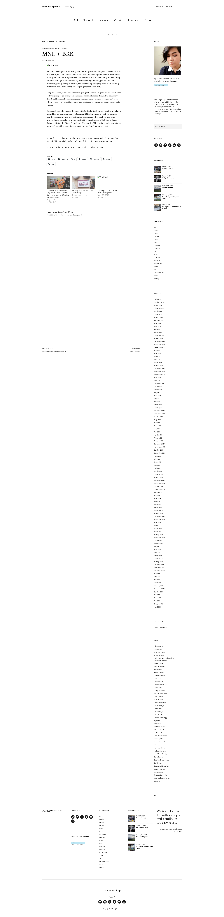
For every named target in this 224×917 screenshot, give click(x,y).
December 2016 (159, 411)
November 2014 (159, 483)
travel (80, 215)
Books (103, 20)
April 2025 (157, 299)
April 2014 (157, 504)
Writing (156, 278)
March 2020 (158, 332)
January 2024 (158, 305)
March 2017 (158, 405)
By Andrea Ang (159, 672)
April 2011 (157, 580)
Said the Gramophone (161, 760)
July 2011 (157, 574)
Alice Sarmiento (159, 652)
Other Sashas (158, 757)
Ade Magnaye (158, 646)
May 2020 (157, 326)
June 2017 (157, 396)
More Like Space (159, 748)
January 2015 (158, 477)
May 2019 (157, 356)
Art (75, 20)
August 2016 (158, 420)
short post (73, 215)
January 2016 (158, 441)
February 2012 (158, 559)
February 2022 (159, 308)
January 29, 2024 (167, 185)
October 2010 (158, 592)
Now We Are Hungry (160, 754)
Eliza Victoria (158, 699)
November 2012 (159, 537)
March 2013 (158, 528)
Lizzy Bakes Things (160, 736)
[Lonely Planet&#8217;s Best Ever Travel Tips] (83, 182)
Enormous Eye (159, 706)
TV (155, 269)
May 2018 (157, 381)
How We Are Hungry (160, 718)
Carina (51, 60)
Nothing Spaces (51, 6)
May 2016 (157, 429)
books (61, 215)
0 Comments (63, 48)
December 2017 (159, 383)
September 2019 (159, 347)
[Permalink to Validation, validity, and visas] (157, 197)
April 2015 (157, 468)
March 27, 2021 (166, 204)
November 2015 (159, 447)
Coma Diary (158, 687)
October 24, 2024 (167, 176)
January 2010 (158, 604)
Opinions (157, 257)
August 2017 (158, 393)
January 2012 (158, 562)
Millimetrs (157, 745)
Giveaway (157, 245)
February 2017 (158, 408)
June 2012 (157, 550)
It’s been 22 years (168, 187)
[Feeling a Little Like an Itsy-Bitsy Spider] (109, 182)
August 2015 (158, 456)
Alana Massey (158, 649)
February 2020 (159, 335)
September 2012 (159, 543)
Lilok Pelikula (158, 733)
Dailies (133, 20)
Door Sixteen (158, 696)
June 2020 (157, 323)
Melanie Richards (159, 742)
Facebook (82, 818)
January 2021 (158, 317)
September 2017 (159, 390)
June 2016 (157, 426)
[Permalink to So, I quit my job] (157, 169)
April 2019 (157, 359)
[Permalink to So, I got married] (157, 178)
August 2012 (158, 546)
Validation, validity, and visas (170, 197)
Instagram (77, 818)
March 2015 (158, 471)
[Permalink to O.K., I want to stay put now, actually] (157, 207)
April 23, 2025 (166, 166)
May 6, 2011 (53, 48)
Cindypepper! (158, 681)
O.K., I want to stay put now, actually (172, 207)
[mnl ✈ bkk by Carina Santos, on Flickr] (52, 65)
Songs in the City (160, 769)
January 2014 (158, 513)
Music (117, 20)
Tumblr (86, 818)
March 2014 (158, 507)
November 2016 (159, 414)
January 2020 (158, 338)
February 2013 (158, 531)
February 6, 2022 (167, 195)
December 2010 (159, 589)
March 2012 (158, 556)
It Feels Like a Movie (160, 730)
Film (147, 20)
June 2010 (157, 598)
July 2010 (157, 595)
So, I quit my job (167, 168)
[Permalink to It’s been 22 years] (157, 188)
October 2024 (159, 302)
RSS (124, 903)
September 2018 (159, 374)
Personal (53, 41)
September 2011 (159, 571)
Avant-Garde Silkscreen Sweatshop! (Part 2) (55, 350)
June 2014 (157, 498)
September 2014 (159, 489)
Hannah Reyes (158, 712)
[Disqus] (91, 256)
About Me (168, 7)
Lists (155, 251)
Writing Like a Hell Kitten (162, 778)
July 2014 (157, 495)
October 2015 (158, 450)
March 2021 (158, 311)
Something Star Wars (161, 766)
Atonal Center (158, 663)
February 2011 (158, 586)
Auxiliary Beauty (159, 666)
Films (156, 239)
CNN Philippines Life (160, 684)
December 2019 (159, 341)
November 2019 (159, 344)
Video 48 (157, 781)
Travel (88, 20)
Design (156, 236)
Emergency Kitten (160, 703)
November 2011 (159, 568)
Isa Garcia (157, 724)
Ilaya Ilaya (157, 721)
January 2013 (158, 534)
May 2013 (157, 525)
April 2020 (157, 329)
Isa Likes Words (159, 727)
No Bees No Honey (160, 751)
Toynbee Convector (160, 775)
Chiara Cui (157, 678)
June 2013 (157, 522)
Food (156, 242)
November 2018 (159, 371)
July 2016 (157, 423)
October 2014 (158, 486)
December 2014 (159, 480)
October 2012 (158, 540)
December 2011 (159, 565)
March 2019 (158, 362)
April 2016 (157, 432)
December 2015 (159, 444)
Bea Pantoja (158, 669)
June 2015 (157, 462)
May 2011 (157, 577)
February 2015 (158, 474)
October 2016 (158, 417)
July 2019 (157, 350)
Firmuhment (158, 709)
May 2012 (157, 553)
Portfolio (159, 7)
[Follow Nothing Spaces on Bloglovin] (161, 87)
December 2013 (159, 516)
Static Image (158, 772)
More (175, 81)
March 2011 (157, 583)
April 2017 (157, 402)
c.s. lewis (67, 215)
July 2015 (157, 459)
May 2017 (157, 399)
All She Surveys (159, 655)
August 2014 (158, 492)
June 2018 (157, 378)
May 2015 (157, 465)
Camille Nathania (159, 675)
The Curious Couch (160, 694)
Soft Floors (158, 763)
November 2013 (159, 519)
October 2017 (158, 386)
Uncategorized (159, 272)
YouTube (91, 818)
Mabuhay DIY (158, 739)
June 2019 (157, 353)
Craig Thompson (159, 690)
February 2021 (158, 314)
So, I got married (168, 178)
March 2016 (158, 435)
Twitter (73, 818)
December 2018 (159, 368)
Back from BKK (135, 350)
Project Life (158, 263)
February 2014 (158, 510)
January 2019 (158, 365)
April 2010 (157, 601)
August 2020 (158, 320)
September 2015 (159, 453)
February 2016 (158, 438)
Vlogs (156, 275)
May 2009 (157, 607)
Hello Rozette (158, 715)
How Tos (157, 248)
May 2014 (157, 501)
